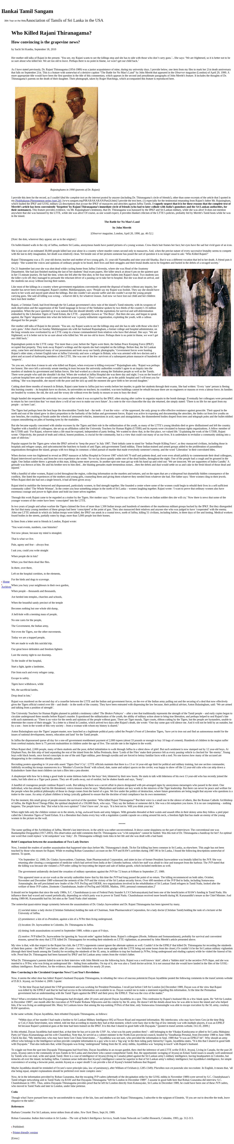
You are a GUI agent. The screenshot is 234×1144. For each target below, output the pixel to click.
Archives (6, 586)
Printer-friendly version (25, 1132)
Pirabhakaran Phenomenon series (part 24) (38, 200)
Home (6, 581)
